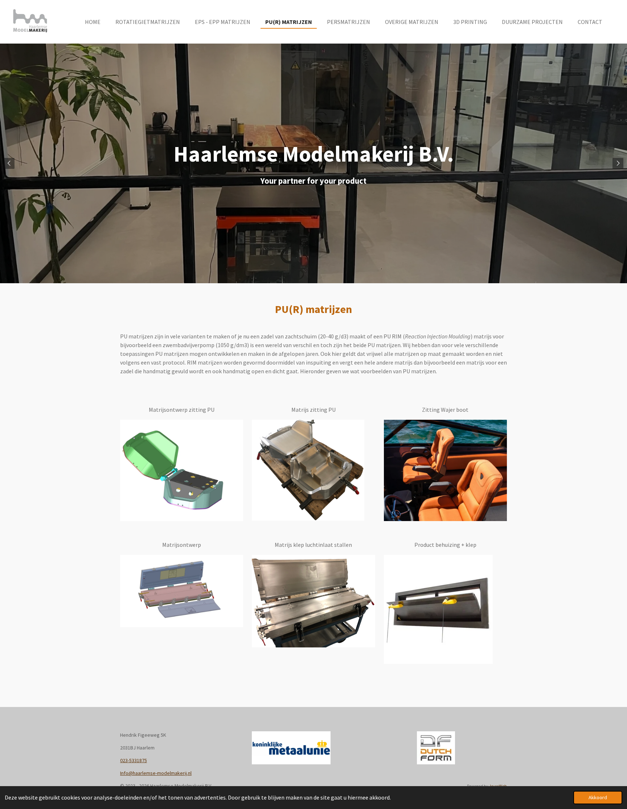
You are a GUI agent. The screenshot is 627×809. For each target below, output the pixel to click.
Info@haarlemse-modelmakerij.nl (156, 773)
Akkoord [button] (598, 797)
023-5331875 (133, 760)
